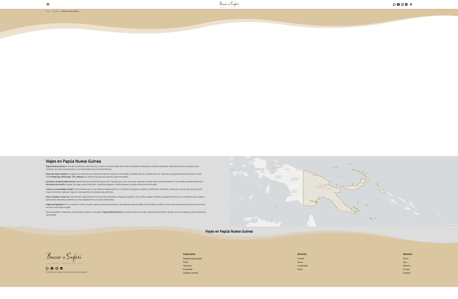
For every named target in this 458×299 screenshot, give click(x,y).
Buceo (300, 262)
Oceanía (406, 273)
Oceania (56, 11)
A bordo (300, 258)
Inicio (48, 11)
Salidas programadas (192, 258)
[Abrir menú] (48, 4)
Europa (406, 269)
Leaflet (455, 225)
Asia (405, 262)
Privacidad (187, 269)
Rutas (300, 269)
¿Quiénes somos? (190, 273)
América (406, 265)
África (405, 258)
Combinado (302, 265)
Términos (187, 265)
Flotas (185, 262)
